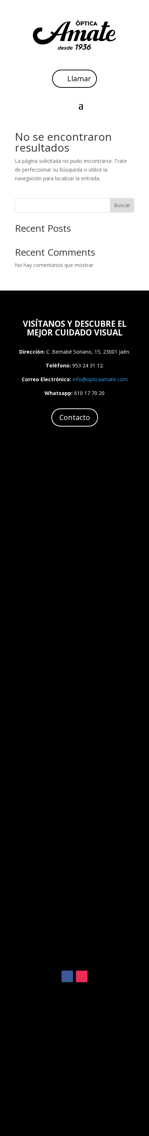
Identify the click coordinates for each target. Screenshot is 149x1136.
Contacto (74, 417)
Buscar (122, 205)
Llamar (79, 78)
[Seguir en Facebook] (67, 976)
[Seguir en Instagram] (82, 976)
